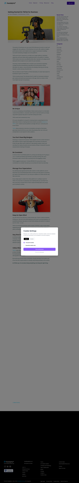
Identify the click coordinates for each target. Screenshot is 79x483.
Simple (26, 238)
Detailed (32, 238)
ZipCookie (42, 252)
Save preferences (39, 249)
